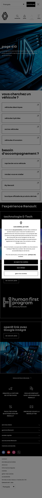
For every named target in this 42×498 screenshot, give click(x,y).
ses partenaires (17, 229)
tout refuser (21, 267)
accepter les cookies (21, 262)
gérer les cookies (21, 273)
